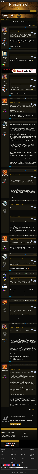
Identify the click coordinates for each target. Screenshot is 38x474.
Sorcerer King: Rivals (13, 462)
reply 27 (16, 77)
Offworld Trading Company (14, 459)
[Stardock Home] (3, 1)
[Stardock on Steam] (14, 443)
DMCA (22, 472)
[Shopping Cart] (35, 1)
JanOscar (5, 57)
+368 (4, 109)
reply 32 (18, 239)
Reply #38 (11, 365)
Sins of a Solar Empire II (13, 455)
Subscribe (25, 467)
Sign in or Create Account (15, 424)
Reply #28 (12, 73)
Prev (34, 25)
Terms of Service (18, 472)
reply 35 (16, 305)
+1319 (5, 62)
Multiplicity (2, 458)
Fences (2, 455)
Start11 (2, 454)
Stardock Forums (30, 27)
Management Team (23, 454)
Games (11, 449)
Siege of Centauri (12, 461)
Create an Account (32, 454)
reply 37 (18, 369)
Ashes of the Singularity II (13, 451)
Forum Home (4, 13)
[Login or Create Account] (33, 1)
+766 (4, 38)
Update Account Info (33, 458)
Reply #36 (11, 300)
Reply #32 (12, 200)
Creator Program (23, 459)
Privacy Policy (13, 472)
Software (3, 449)
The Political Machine (13, 458)
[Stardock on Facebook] (7, 443)
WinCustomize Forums (31, 273)
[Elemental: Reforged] (19, 6)
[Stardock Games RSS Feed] (13, 445)
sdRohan (4, 33)
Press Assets (22, 458)
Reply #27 (12, 50)
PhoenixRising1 (5, 104)
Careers (22, 455)
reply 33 (21, 258)
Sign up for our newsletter (6, 467)
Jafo (5, 279)
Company (23, 449)
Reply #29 (12, 98)
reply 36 (21, 327)
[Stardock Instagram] (12, 443)
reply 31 (21, 204)
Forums (22, 462)
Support (32, 449)
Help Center (32, 451)
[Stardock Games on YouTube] (9, 443)
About (21, 451)
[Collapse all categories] (36, 430)
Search (8, 13)
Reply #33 (12, 235)
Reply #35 (11, 274)
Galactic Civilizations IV (13, 454)
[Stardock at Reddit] (6, 445)
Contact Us (22, 461)
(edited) (34, 121)
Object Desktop (8, 19)
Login (11, 13)
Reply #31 (11, 170)
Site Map (25, 472)
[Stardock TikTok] (10, 445)
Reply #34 (11, 254)
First (32, 25)
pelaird (4, 127)
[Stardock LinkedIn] (11, 445)
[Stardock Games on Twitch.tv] (10, 443)
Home (2, 19)
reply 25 (21, 31)
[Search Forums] (37, 1)
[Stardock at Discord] (8, 445)
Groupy (2, 459)
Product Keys (32, 455)
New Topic (33, 11)
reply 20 (18, 216)
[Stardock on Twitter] (5, 443)
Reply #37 (12, 323)
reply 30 (18, 174)
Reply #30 (11, 122)
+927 (4, 132)
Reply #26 (12, 27)
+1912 (5, 284)
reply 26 (18, 54)
